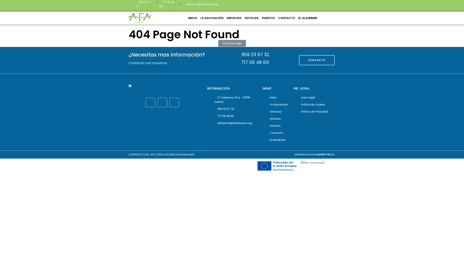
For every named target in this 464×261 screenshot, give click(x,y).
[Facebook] (298, 5)
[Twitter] (308, 5)
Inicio (192, 18)
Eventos (268, 18)
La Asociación (211, 18)
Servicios (234, 18)
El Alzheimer (307, 18)
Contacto (286, 18)
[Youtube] (318, 5)
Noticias (252, 18)
